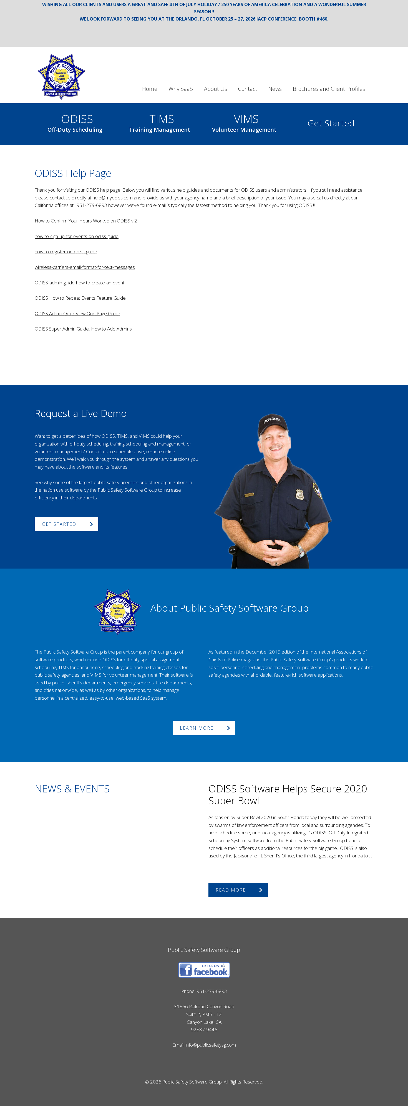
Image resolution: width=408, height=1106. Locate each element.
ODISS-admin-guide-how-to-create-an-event (79, 282)
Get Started (331, 123)
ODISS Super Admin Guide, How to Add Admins (83, 329)
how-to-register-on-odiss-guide (66, 251)
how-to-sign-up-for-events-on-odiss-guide (77, 236)
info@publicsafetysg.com (210, 1045)
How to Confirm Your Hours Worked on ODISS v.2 (86, 220)
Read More (231, 890)
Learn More (196, 728)
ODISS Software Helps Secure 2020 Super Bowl (287, 794)
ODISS (74, 121)
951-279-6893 (212, 991)
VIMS (244, 121)
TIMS (159, 121)
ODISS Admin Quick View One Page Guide (77, 313)
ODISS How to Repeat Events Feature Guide (80, 298)
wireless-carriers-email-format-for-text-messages (85, 267)
